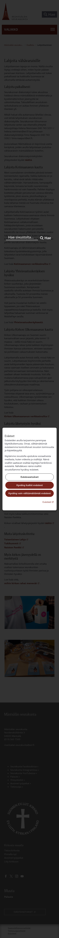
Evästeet (48, 501)
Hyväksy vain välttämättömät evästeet (29, 493)
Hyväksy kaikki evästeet (29, 485)
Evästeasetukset (30, 477)
